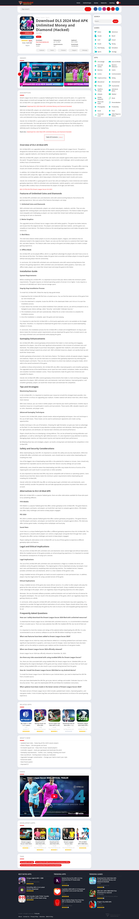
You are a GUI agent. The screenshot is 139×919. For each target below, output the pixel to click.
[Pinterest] (113, 9)
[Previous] (19, 74)
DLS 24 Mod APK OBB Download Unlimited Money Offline (52, 862)
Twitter (52, 50)
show (60, 137)
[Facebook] (95, 9)
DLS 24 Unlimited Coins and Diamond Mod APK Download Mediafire (41, 865)
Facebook (41, 50)
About (20, 916)
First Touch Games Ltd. (42, 42)
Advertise (42, 916)
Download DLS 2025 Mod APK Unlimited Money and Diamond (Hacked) (49, 106)
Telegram (74, 50)
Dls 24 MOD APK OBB (27, 862)
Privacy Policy (34, 916)
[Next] (89, 74)
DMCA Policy (49, 916)
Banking (111, 3)
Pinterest (63, 50)
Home (78, 3)
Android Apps (87, 3)
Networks (104, 3)
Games (96, 3)
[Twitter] (100, 9)
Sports (47, 17)
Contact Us (26, 916)
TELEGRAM (29, 37)
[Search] (88, 9)
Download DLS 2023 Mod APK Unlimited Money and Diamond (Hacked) (49, 132)
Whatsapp (84, 50)
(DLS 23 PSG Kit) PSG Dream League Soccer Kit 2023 (36, 189)
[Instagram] (104, 9)
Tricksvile (36, 913)
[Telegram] (117, 9)
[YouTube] (108, 9)
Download (28, 33)
